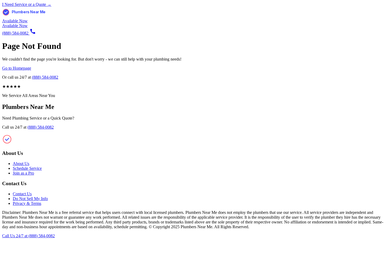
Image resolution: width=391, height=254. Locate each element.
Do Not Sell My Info (30, 198)
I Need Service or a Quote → (26, 4)
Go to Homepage (16, 68)
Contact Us (22, 194)
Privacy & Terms (27, 203)
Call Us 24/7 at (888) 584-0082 (28, 236)
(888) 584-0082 (45, 77)
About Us (21, 163)
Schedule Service (27, 168)
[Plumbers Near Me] (28, 16)
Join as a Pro (23, 173)
